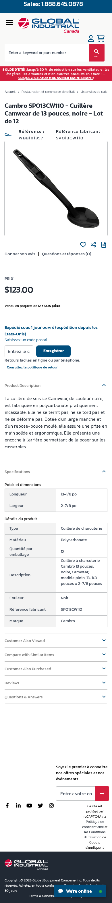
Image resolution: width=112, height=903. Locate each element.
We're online (78, 890)
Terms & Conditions (44, 895)
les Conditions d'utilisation (95, 834)
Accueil (10, 92)
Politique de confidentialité (93, 824)
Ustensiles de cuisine (96, 92)
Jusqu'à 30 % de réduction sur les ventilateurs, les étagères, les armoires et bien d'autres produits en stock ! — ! (56, 73)
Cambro (9, 134)
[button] (56, 383)
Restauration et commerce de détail (48, 92)
